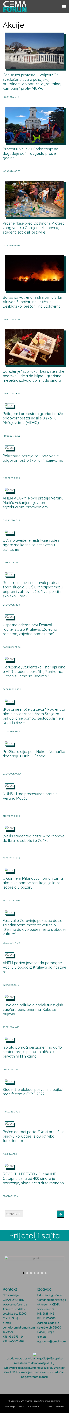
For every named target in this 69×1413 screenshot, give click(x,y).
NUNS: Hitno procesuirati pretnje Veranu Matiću (30, 796)
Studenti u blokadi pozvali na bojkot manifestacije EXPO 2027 (33, 1091)
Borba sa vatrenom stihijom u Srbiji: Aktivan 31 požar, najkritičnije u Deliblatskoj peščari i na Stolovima (33, 302)
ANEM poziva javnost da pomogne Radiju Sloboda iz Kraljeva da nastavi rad (34, 967)
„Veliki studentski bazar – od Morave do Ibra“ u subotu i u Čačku (33, 838)
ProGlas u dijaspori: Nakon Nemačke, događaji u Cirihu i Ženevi (34, 753)
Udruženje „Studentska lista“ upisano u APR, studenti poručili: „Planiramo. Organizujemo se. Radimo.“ (34, 671)
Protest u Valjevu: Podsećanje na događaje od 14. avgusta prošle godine (30, 153)
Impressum (34, 1406)
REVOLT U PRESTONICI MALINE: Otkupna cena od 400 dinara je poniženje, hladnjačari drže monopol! (34, 1178)
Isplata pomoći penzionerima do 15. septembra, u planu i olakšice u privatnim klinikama (32, 1051)
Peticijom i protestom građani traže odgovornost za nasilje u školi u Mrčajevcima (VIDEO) (33, 418)
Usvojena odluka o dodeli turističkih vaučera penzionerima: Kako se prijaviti (33, 1009)
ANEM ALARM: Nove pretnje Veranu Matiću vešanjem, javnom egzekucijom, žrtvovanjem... (33, 502)
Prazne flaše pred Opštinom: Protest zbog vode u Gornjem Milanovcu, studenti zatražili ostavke (33, 227)
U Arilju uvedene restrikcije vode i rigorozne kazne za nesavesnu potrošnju (31, 545)
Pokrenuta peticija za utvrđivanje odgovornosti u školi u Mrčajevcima (33, 458)
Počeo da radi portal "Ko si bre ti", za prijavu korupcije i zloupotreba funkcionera (34, 1136)
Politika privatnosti (14, 1406)
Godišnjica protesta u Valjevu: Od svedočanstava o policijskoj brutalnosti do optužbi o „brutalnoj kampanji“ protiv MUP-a (32, 82)
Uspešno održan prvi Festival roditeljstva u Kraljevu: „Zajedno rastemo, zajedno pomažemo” (30, 629)
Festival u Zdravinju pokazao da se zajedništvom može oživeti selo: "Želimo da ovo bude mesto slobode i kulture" (34, 927)
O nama (48, 1406)
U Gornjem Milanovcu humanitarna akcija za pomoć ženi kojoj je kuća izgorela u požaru (33, 883)
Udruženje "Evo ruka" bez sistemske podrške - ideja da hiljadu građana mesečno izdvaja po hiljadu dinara (33, 376)
